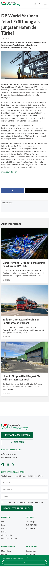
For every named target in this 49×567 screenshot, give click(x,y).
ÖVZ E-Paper (31, 521)
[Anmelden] (35, 3)
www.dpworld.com (9, 172)
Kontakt (4, 554)
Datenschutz (31, 551)
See (2, 521)
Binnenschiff (6, 535)
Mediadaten (17, 442)
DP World (9, 203)
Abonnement (31, 528)
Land (3, 525)
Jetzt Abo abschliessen (17, 435)
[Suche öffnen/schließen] (40, 3)
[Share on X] (36, 190)
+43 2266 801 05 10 (9, 457)
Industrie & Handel (9, 538)
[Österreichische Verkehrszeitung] (10, 4)
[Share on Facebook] (12, 190)
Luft (3, 528)
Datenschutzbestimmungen (31, 502)
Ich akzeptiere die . (24, 502)
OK (24, 562)
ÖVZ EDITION (31, 525)
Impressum (30, 554)
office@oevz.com (8, 454)
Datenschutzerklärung (18, 558)
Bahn (3, 532)
